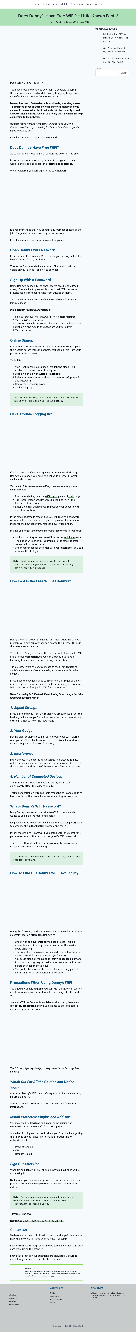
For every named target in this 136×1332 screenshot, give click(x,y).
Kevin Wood (55, 22)
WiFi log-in (36, 367)
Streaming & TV (56, 1296)
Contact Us (13, 1298)
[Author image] (48, 22)
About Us (12, 1295)
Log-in (70, 496)
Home (36, 4)
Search (98, 68)
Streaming (77, 4)
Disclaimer (13, 1301)
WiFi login (69, 537)
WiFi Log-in (51, 496)
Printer (52, 1303)
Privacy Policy (14, 1305)
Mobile (64, 4)
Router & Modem (56, 1299)
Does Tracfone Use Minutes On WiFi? (43, 1220)
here (52, 1276)
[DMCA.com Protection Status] (109, 1308)
